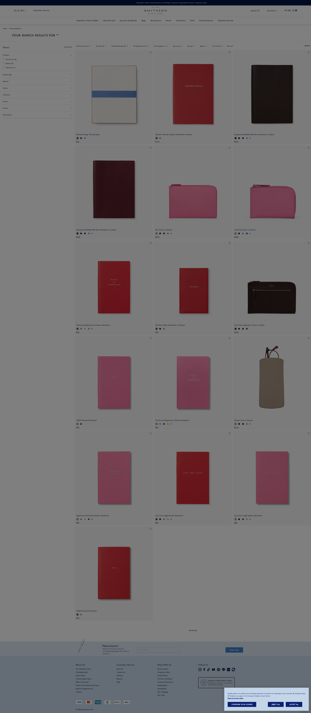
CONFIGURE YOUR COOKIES (241, 704)
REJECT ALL (276, 704)
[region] (266, 699)
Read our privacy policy (235, 698)
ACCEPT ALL (293, 704)
